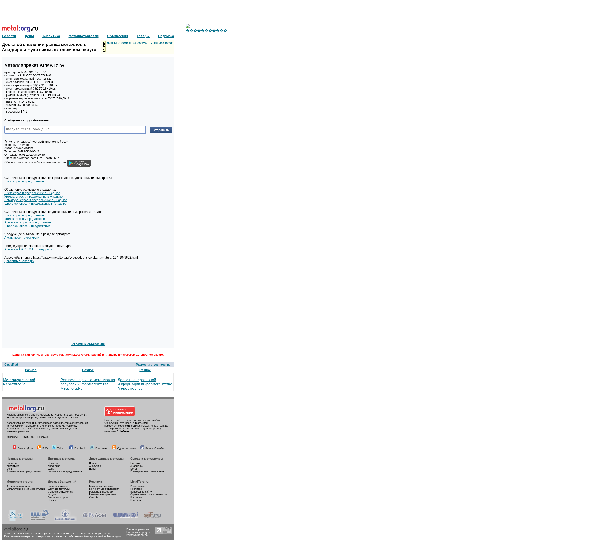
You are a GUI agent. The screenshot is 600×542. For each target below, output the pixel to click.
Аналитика (13, 465)
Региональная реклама (102, 494)
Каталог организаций (19, 486)
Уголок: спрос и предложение (25, 219)
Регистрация (137, 486)
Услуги (52, 494)
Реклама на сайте (137, 535)
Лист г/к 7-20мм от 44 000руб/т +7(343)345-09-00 (140, 43)
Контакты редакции (137, 529)
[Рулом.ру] (94, 520)
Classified (11, 364)
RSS (45, 448)
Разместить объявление (153, 364)
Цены (10, 468)
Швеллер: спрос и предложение (27, 226)
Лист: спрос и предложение (24, 181)
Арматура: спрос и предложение (27, 222)
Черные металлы (20, 458)
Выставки (136, 497)
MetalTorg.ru (139, 481)
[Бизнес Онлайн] (65, 520)
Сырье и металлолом (146, 458)
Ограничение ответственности (148, 494)
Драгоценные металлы (106, 458)
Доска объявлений (62, 481)
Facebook (80, 448)
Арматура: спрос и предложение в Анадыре (35, 200)
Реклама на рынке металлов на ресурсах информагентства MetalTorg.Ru (87, 384)
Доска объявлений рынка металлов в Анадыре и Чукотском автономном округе (49, 47)
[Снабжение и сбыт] (16, 520)
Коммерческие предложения (24, 471)
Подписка (27, 436)
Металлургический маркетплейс (19, 382)
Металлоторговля (20, 481)
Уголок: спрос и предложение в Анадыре (33, 196)
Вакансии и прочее (59, 497)
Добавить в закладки (19, 261)
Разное (31, 370)
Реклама (43, 436)
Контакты (12, 436)
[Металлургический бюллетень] (125, 520)
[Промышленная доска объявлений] (40, 520)
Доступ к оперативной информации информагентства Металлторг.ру (145, 384)
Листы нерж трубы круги (21, 237)
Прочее (52, 500)
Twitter (61, 448)
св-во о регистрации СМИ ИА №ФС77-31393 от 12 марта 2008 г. (73, 533)
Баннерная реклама (101, 486)
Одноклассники (126, 448)
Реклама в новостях (101, 491)
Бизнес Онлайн (154, 448)
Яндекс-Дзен (25, 448)
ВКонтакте (101, 448)
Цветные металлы (61, 458)
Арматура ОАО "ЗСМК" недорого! (28, 249)
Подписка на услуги (138, 532)
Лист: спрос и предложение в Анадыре (32, 193)
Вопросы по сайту (141, 491)
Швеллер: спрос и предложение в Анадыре (35, 203)
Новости (12, 463)
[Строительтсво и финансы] (152, 520)
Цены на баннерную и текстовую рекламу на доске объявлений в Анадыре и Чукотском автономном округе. (88, 354)
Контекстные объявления (104, 488)
